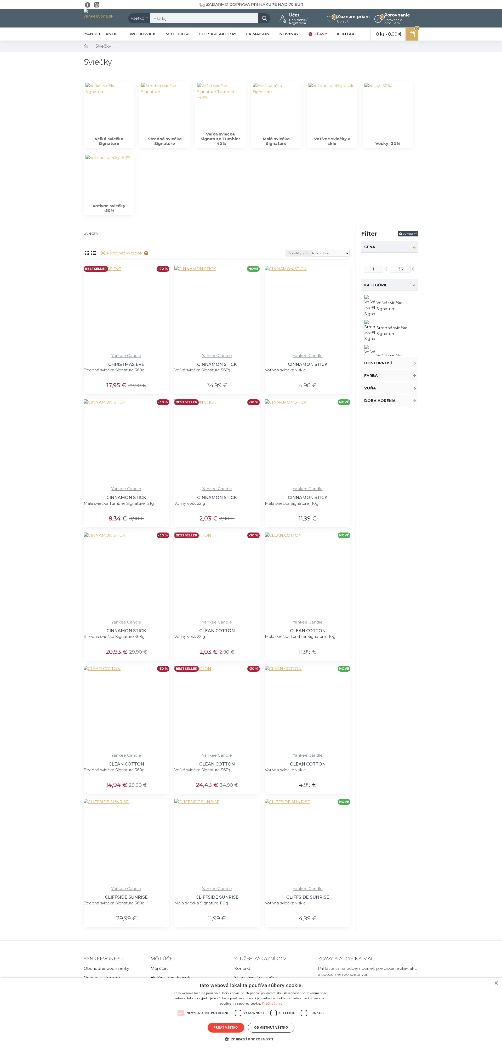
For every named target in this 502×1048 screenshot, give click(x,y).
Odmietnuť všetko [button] (271, 1027)
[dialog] (251, 1013)
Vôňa (370, 388)
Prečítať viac (272, 1003)
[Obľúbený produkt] (152, 350)
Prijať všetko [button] (226, 1027)
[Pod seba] (93, 253)
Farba (371, 375)
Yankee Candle (126, 355)
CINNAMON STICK (217, 364)
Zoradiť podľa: (298, 253)
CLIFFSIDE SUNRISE (126, 897)
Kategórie (375, 285)
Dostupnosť (378, 363)
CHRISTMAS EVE (126, 364)
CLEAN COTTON (217, 630)
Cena (369, 247)
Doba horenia (380, 400)
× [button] (496, 983)
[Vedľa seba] (87, 253)
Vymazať (410, 234)
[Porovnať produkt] (163, 350)
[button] (251, 1039)
